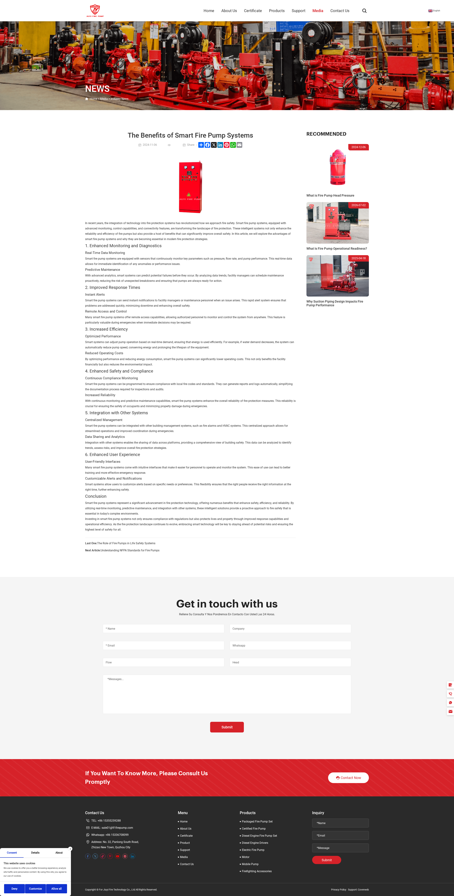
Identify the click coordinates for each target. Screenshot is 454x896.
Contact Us (339, 11)
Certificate (253, 11)
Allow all (56, 888)
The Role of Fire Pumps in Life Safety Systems (126, 543)
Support (298, 11)
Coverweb (363, 889)
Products (277, 11)
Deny (14, 888)
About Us (229, 11)
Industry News (119, 99)
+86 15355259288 (109, 820)
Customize (35, 888)
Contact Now (351, 778)
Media (317, 11)
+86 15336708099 (117, 835)
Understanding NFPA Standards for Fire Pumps (130, 550)
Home (209, 11)
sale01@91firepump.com (117, 827)
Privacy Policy (338, 889)
